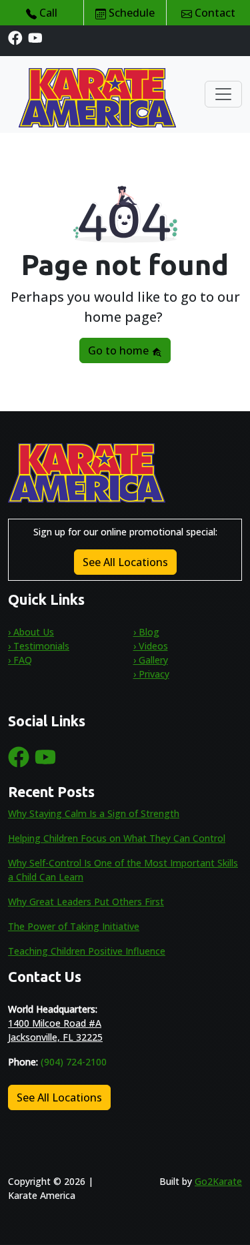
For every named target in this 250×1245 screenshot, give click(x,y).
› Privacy (151, 674)
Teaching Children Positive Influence (86, 951)
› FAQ (20, 660)
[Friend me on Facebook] (15, 37)
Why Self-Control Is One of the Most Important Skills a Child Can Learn (123, 869)
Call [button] (47, 12)
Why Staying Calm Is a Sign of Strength (93, 813)
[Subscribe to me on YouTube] (35, 37)
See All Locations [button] (125, 562)
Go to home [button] (119, 350)
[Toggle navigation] (223, 94)
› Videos (150, 646)
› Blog (146, 632)
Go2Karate (218, 1181)
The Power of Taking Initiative (73, 926)
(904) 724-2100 (74, 1061)
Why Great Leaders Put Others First (86, 901)
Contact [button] (213, 12)
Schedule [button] (130, 12)
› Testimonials (38, 646)
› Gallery (150, 660)
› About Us (31, 632)
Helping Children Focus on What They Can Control (116, 838)
